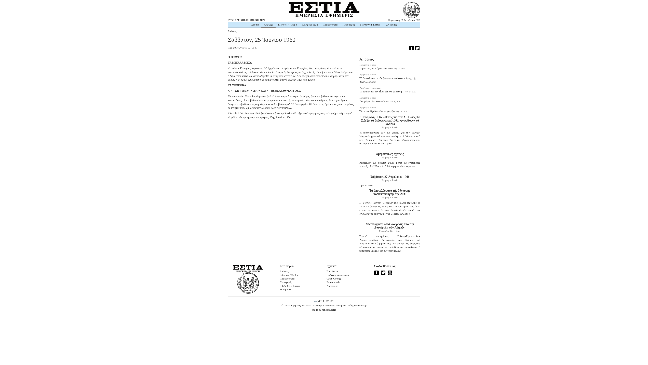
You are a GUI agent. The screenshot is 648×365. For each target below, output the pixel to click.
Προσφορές (349, 24)
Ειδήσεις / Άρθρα (287, 24)
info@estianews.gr (357, 305)
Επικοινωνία (333, 282)
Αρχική (255, 24)
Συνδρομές (391, 24)
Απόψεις (268, 24)
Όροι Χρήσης (334, 278)
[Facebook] (411, 48)
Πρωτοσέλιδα (330, 24)
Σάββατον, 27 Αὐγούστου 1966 (376, 68)
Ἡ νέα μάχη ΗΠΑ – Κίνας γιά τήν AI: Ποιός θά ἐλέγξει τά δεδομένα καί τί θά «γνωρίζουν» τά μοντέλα (390, 120)
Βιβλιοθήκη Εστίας (370, 24)
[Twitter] (417, 48)
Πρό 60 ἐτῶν (235, 47)
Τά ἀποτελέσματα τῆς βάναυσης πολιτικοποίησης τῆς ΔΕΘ (389, 192)
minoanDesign (329, 309)
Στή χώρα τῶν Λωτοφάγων (374, 101)
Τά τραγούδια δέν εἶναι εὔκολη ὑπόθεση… (381, 91)
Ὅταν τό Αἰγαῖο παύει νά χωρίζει (377, 111)
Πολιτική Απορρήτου (338, 275)
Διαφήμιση (332, 286)
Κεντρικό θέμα (310, 24)
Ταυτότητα (332, 271)
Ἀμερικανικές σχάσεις (390, 154)
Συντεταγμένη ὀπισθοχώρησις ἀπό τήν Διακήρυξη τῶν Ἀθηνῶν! (390, 225)
